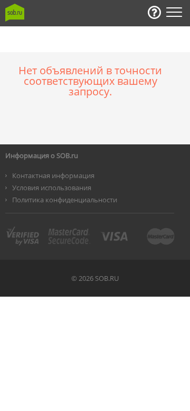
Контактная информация (53, 175)
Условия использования (51, 187)
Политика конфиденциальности (64, 199)
